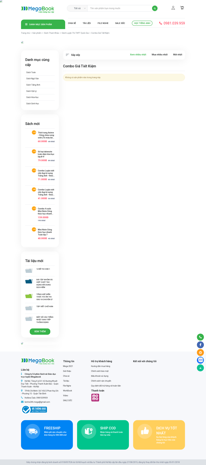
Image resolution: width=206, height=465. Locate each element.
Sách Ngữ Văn (32, 78)
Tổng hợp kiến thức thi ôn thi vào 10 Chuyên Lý (44, 296)
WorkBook (67, 391)
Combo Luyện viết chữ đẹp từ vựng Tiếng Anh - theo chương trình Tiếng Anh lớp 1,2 (46, 192)
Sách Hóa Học (32, 97)
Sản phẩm (36, 33)
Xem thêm (40, 331)
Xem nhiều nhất (138, 54)
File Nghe (103, 23)
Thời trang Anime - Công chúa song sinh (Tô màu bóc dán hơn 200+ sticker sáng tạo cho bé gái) (46, 135)
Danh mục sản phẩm (40, 24)
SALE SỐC (120, 23)
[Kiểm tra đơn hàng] (200, 352)
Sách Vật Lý (31, 91)
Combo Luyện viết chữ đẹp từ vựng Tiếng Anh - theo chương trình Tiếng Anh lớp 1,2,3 (46, 173)
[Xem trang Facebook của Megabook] (200, 344)
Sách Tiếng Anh (33, 85)
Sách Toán (31, 72)
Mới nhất (177, 54)
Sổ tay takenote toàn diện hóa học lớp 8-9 (46, 154)
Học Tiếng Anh (142, 23)
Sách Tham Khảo (51, 33)
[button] (33, 42)
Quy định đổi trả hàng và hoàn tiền (106, 386)
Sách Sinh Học (32, 103)
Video (65, 395)
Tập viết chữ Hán (44, 306)
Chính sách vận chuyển (101, 381)
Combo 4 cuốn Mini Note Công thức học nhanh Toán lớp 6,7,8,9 (45, 211)
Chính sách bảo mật (100, 371)
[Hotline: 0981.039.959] (200, 337)
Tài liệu (87, 23)
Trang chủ (25, 33)
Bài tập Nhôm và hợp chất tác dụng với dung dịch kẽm (44, 283)
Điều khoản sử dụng (99, 376)
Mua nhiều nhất (160, 54)
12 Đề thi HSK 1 (43, 269)
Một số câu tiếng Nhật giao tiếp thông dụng (44, 319)
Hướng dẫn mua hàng (100, 366)
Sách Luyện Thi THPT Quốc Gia (75, 33)
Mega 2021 (68, 366)
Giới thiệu (67, 371)
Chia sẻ (72, 23)
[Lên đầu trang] (200, 367)
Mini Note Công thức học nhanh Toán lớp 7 (45, 232)
